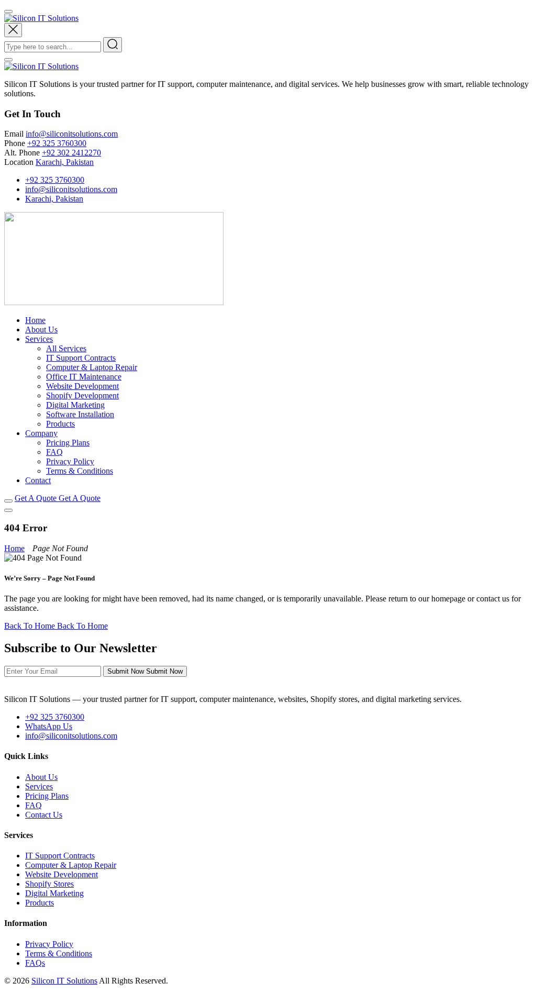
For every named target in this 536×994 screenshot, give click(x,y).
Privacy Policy (70, 461)
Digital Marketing (75, 404)
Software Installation (80, 414)
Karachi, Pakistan (65, 162)
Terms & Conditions (79, 470)
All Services (66, 348)
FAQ (54, 452)
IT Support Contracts (81, 357)
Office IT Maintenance (83, 376)
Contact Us (43, 814)
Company (41, 433)
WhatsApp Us (48, 726)
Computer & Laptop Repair (91, 367)
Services (39, 338)
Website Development (82, 386)
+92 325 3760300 (56, 143)
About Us (41, 329)
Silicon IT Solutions (64, 980)
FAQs (35, 962)
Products (60, 423)
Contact (38, 480)
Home (35, 320)
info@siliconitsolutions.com (72, 133)
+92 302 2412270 (71, 152)
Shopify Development (82, 395)
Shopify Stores (49, 883)
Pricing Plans (68, 442)
